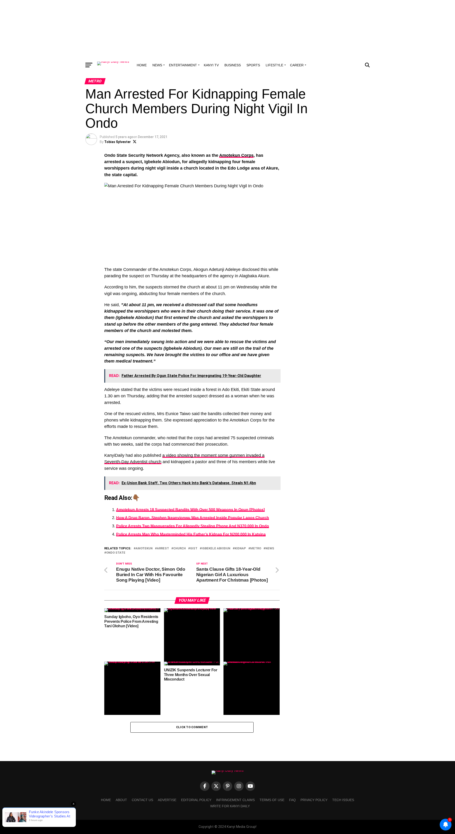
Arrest (163, 548)
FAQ (292, 800)
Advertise (167, 800)
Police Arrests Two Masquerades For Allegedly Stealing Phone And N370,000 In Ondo (192, 526)
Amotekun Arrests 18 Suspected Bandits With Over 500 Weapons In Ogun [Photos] (190, 510)
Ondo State (115, 552)
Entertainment (183, 65)
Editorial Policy (196, 800)
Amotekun (144, 548)
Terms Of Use (271, 800)
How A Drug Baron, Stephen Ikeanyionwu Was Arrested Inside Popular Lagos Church (192, 518)
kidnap (240, 548)
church (179, 548)
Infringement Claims (235, 800)
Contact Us (142, 800)
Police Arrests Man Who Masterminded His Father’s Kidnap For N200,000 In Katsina (191, 534)
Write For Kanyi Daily (230, 806)
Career (297, 65)
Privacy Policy (314, 800)
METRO (255, 548)
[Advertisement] (227, 29)
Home (142, 65)
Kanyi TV (211, 65)
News (157, 65)
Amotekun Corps (236, 155)
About (121, 800)
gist (193, 548)
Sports (253, 65)
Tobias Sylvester (117, 142)
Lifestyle (274, 65)
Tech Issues (343, 800)
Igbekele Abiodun (216, 548)
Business (232, 65)
